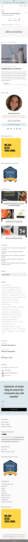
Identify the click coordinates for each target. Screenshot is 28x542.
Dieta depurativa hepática (14, 294)
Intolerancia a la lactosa (11, 69)
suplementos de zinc (18, 314)
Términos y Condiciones (6, 426)
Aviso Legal (3, 449)
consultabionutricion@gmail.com (11, 372)
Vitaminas (19, 220)
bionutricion (19, 290)
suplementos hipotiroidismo (16, 316)
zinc (3, 333)
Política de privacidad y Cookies (8, 451)
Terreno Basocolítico (6, 324)
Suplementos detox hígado (15, 311)
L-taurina (16, 299)
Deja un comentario (23, 84)
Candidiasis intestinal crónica (7, 484)
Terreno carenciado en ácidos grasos (8, 326)
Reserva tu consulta (5, 424)
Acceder (15, 20)
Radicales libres (21, 307)
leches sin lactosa (15, 302)
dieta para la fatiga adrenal (17, 297)
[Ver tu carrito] (19, 19)
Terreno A (15, 321)
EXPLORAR (22, 2)
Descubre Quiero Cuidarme (14, 124)
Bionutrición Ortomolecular (7, 117)
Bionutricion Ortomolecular (11, 13)
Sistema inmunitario (5, 349)
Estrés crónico (4, 492)
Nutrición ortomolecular (8, 202)
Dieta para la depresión (6, 297)
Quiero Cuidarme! (5, 422)
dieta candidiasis (5, 294)
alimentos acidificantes (6, 285)
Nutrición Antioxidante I (8, 345)
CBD (15, 292)
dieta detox (23, 294)
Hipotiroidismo (8, 236)
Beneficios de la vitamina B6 (14, 221)
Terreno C (13, 324)
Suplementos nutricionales (19, 202)
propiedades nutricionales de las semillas (9, 307)
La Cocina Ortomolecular (21, 117)
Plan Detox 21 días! (7, 357)
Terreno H (19, 326)
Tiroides (17, 331)
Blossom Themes (6, 537)
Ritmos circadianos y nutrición (7, 309)
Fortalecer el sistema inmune (7, 299)
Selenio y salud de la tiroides (14, 238)
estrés (25, 297)
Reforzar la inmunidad (8, 351)
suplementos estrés (5, 316)
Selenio (16, 309)
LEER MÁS (6, 83)
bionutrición (4, 292)
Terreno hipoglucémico (6, 328)
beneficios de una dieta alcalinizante (8, 290)
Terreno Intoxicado (21, 328)
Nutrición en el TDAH (6, 495)
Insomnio (3, 488)
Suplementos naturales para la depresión (9, 319)
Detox (2, 356)
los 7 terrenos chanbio (6, 304)
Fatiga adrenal (4, 486)
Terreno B (21, 321)
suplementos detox (5, 311)
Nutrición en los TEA (5, 497)
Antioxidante (4, 343)
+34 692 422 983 (7, 370)
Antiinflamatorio (4, 499)
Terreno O (4, 331)
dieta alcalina (19, 292)
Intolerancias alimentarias (8, 66)
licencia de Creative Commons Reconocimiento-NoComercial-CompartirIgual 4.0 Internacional (12, 439)
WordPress (18, 537)
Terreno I (14, 328)
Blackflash (10, 292)
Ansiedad (3, 490)
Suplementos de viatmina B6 (7, 314)
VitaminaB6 (22, 331)
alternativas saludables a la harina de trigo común (11, 287)
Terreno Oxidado (11, 331)
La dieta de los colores (6, 302)
